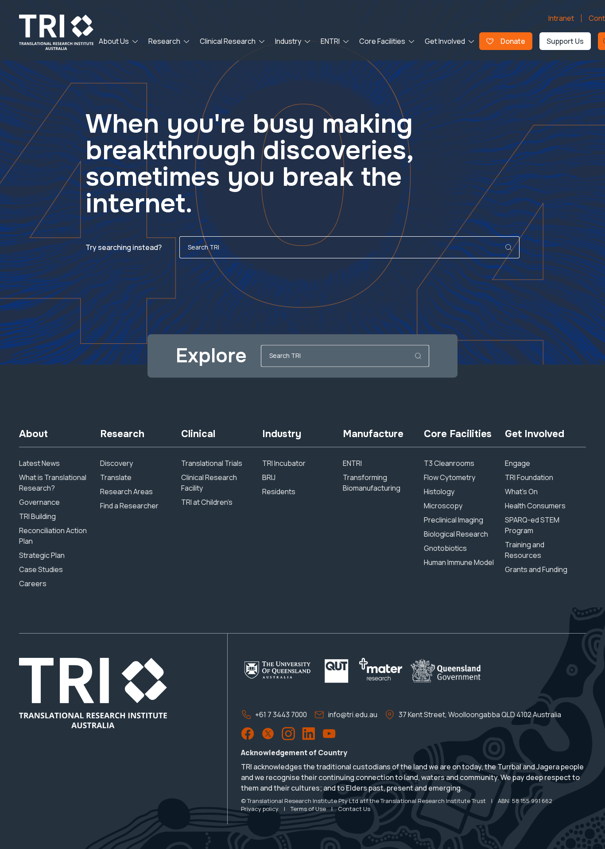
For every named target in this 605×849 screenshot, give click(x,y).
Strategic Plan (42, 555)
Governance (39, 502)
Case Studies (41, 569)
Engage (517, 463)
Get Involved (445, 41)
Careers (33, 583)
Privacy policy (260, 809)
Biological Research (456, 534)
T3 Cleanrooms (449, 463)
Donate (512, 41)
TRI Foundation (529, 477)
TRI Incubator (284, 463)
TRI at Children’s (207, 502)
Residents (278, 491)
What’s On (521, 491)
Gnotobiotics (445, 548)
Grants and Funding (536, 569)
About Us (114, 41)
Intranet (561, 18)
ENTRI (330, 41)
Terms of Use (308, 809)
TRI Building (37, 516)
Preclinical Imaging (453, 520)
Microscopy (443, 506)
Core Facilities (382, 41)
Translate (116, 477)
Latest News (39, 463)
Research (164, 41)
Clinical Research (228, 41)
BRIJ (268, 477)
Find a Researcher (129, 506)
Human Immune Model (459, 562)
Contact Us (354, 809)
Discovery (116, 463)
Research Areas (126, 491)
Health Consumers (535, 506)
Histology (439, 491)
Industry (288, 41)
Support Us (565, 41)
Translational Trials (211, 463)
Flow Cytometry (449, 477)
